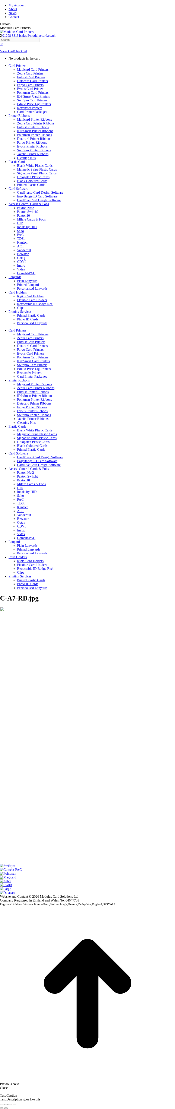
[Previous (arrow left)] (1, 1108)
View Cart (7, 51)
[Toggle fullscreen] (10, 1104)
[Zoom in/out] (14, 1104)
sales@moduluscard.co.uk (37, 35)
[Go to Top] (87, 1080)
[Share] (6, 1104)
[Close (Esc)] (1, 1104)
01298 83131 (11, 35)
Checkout (20, 51)
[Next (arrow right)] (6, 1108)
